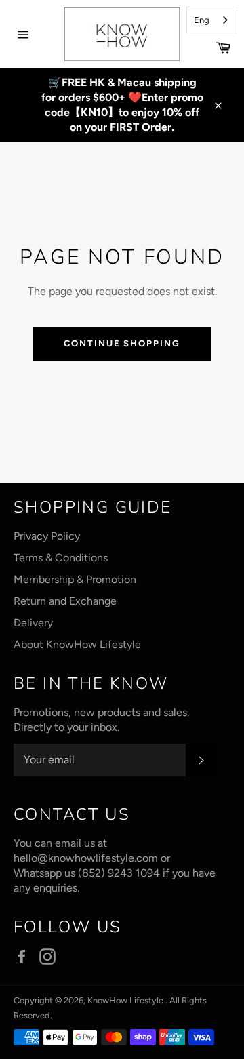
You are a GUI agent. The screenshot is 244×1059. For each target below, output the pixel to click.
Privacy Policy (47, 536)
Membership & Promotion (75, 579)
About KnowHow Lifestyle (77, 644)
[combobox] (211, 20)
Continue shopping (122, 343)
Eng (201, 20)
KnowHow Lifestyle (126, 1000)
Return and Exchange (65, 601)
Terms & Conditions (61, 557)
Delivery (33, 622)
